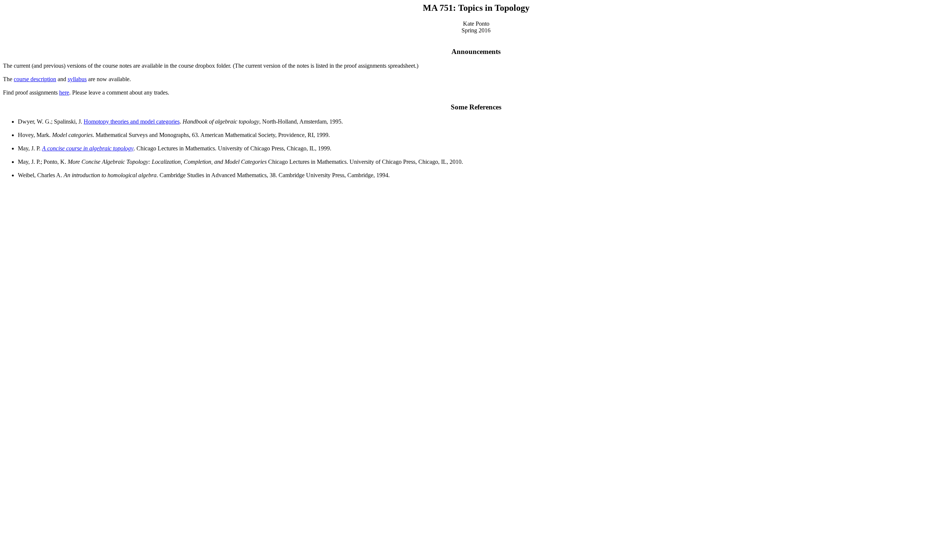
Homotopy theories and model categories (132, 121)
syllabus (77, 79)
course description (35, 79)
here (64, 92)
